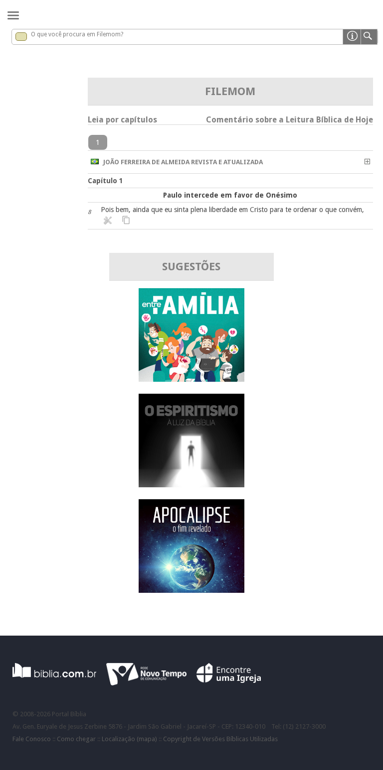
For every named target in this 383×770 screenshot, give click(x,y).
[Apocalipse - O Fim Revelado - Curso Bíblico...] (191, 590)
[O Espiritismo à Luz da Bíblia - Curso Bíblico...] (191, 484)
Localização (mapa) (129, 739)
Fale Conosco (31, 739)
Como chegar (76, 739)
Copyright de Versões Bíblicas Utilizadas (220, 739)
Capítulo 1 (105, 181)
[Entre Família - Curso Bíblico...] (191, 379)
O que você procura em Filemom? (77, 34)
